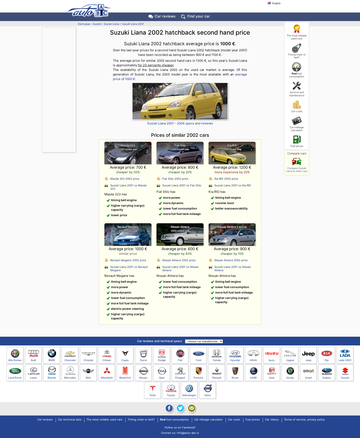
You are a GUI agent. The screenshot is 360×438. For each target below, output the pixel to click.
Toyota (171, 395)
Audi (33, 360)
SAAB (253, 377)
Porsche (198, 377)
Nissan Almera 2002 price (179, 260)
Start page (84, 23)
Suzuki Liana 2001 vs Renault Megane (129, 268)
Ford (198, 360)
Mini (88, 377)
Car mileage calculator (297, 129)
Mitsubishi (107, 377)
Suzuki (97, 23)
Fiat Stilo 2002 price (175, 178)
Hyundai (235, 360)
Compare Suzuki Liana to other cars (297, 170)
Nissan (143, 377)
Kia (327, 360)
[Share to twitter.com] (180, 408)
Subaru (326, 377)
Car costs (296, 111)
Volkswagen (189, 395)
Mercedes (70, 377)
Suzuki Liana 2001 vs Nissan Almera (180, 268)
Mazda (52, 377)
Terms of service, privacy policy (304, 419)
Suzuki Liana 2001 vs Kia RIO (232, 185)
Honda (217, 360)
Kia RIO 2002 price (226, 178)
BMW (52, 360)
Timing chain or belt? (297, 56)
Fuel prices (296, 146)
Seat (271, 377)
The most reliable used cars (297, 37)
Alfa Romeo (15, 360)
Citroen (106, 360)
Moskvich (125, 377)
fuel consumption (296, 75)
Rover (235, 377)
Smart (308, 377)
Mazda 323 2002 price (124, 178)
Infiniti (253, 360)
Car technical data (69, 419)
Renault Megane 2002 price (128, 260)
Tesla (152, 395)
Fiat (180, 360)
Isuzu (272, 360)
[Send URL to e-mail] (191, 408)
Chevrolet (70, 360)
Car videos (272, 419)
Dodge (162, 360)
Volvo (207, 395)
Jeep (308, 360)
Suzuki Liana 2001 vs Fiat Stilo (181, 185)
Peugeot (180, 377)
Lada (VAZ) (345, 360)
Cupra (125, 360)
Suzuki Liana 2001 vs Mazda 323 (128, 187)
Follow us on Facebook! (180, 427)
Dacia (143, 360)
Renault (216, 377)
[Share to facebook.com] (168, 408)
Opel (161, 377)
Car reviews (165, 16)
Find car (198, 16)
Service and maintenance (296, 94)
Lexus (33, 377)
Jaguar (290, 360)
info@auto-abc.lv (188, 432)
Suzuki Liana (111, 23)
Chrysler (88, 360)
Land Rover (15, 377)
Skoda (290, 377)
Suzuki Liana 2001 (133, 23)
